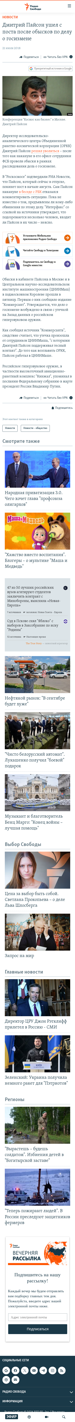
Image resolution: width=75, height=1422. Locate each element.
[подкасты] (29, 1417)
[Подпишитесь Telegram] (43, 1370)
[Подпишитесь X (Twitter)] (25, 1370)
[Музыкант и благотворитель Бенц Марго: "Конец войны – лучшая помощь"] (37, 792)
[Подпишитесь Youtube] (34, 1370)
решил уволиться (45, 151)
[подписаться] (15, 1380)
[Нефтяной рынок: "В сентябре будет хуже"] (37, 674)
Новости (10, 17)
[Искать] (64, 1417)
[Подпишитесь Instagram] (52, 1370)
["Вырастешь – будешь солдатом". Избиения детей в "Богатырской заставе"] (37, 1125)
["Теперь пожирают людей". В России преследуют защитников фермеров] (37, 1187)
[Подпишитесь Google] (6, 1370)
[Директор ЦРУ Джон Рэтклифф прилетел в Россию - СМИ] (37, 997)
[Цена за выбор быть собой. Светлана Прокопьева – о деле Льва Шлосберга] (37, 870)
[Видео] (47, 1417)
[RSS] (62, 1370)
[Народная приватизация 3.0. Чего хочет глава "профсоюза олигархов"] (37, 469)
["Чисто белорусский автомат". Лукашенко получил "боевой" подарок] (37, 730)
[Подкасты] (6, 1380)
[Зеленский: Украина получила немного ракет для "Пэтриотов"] (37, 1053)
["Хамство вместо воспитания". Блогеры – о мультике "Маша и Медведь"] (37, 531)
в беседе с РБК (30, 192)
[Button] (29, 57)
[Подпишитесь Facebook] (15, 1370)
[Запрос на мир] (37, 932)
